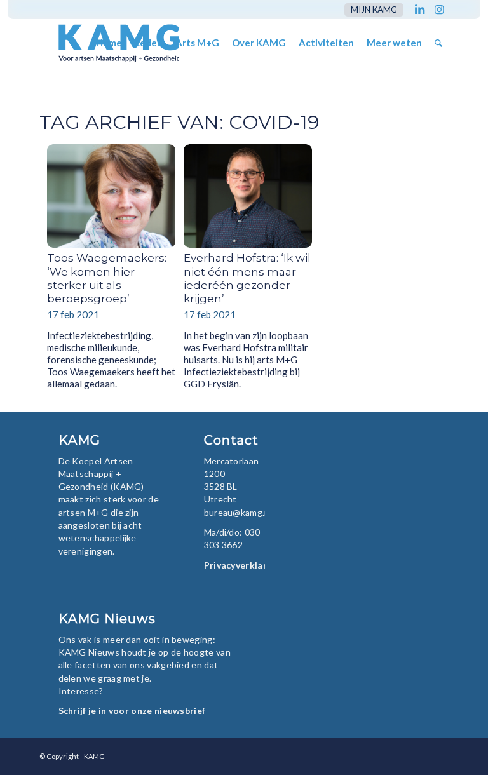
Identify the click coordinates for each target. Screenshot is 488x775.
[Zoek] (438, 43)
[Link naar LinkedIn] (419, 9)
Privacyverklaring (242, 565)
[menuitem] (370, 9)
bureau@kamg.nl (238, 512)
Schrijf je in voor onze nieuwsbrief (132, 710)
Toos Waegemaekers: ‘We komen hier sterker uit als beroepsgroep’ (106, 278)
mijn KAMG (374, 9)
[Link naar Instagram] (439, 9)
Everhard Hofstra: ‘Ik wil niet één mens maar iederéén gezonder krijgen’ (247, 278)
